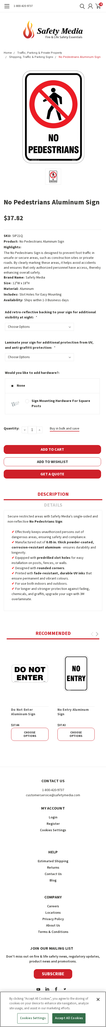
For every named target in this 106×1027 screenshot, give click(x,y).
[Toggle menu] (7, 8)
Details (53, 505)
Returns (53, 867)
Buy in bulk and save (64, 428)
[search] (81, 6)
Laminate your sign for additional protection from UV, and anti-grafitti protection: (49, 345)
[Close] (98, 999)
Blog (53, 880)
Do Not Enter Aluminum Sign (23, 712)
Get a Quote (52, 474)
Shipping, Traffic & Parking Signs (31, 57)
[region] (53, 1009)
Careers (53, 906)
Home (8, 52)
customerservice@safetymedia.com (53, 795)
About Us (53, 925)
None (21, 385)
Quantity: (11, 428)
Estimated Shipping (53, 861)
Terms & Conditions (53, 931)
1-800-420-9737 (23, 6)
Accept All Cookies (69, 1018)
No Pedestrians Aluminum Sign (80, 57)
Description (53, 494)
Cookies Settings (33, 1018)
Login (53, 817)
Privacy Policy (53, 919)
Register (53, 823)
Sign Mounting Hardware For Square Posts (61, 403)
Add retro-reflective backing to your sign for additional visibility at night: (50, 315)
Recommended (53, 633)
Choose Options (29, 734)
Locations (53, 912)
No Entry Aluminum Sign (73, 712)
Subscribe (53, 974)
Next (97, 634)
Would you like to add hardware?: (32, 372)
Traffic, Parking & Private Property (39, 52)
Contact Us (53, 874)
